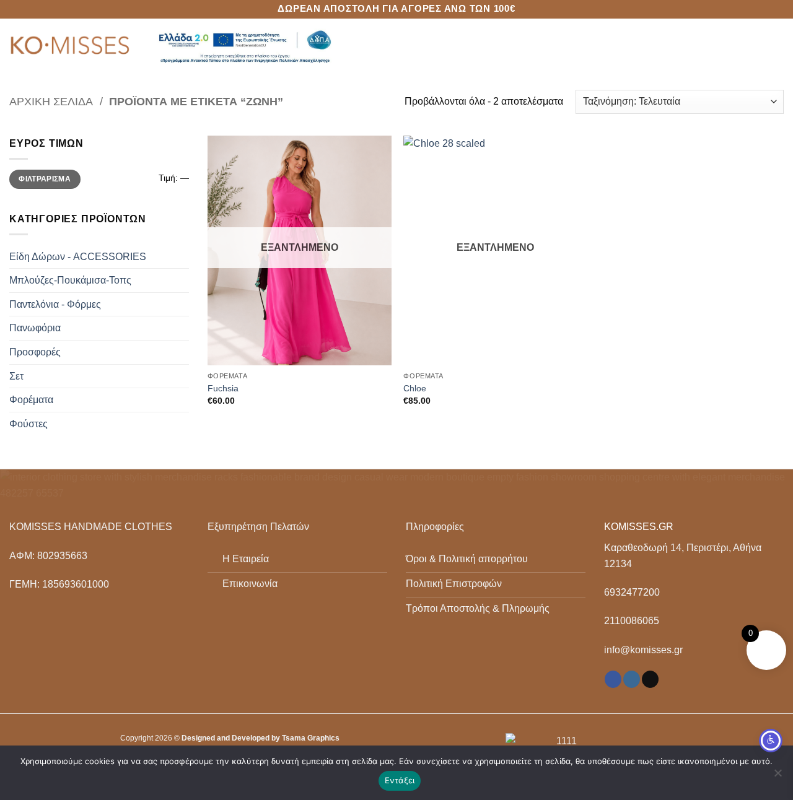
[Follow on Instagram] (631, 679)
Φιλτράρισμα (45, 179)
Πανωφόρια (35, 328)
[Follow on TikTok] (650, 679)
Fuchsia (223, 388)
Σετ (16, 376)
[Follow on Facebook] (613, 679)
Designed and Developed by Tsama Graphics (261, 738)
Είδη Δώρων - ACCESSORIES (77, 256)
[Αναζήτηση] (755, 46)
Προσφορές (35, 352)
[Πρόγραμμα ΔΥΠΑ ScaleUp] (245, 47)
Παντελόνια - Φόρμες (55, 304)
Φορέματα (31, 399)
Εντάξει (400, 780)
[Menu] (776, 46)
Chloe (414, 388)
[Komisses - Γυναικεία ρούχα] (71, 46)
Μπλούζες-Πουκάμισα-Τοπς (70, 280)
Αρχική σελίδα (51, 101)
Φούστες (28, 424)
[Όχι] (777, 776)
